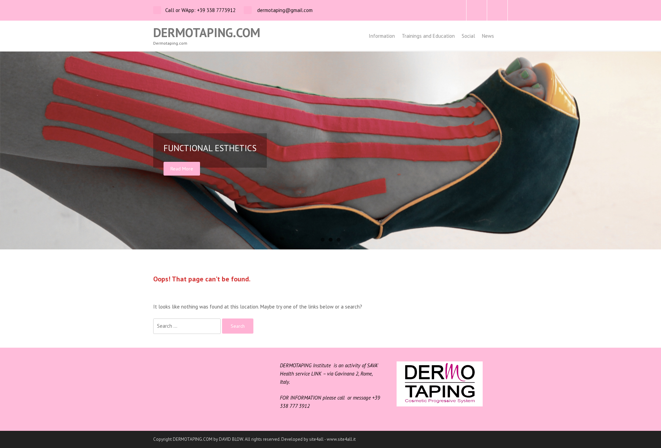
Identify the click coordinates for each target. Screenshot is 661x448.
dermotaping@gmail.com (284, 10)
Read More (181, 169)
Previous (7, 150)
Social (468, 36)
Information (382, 36)
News (488, 36)
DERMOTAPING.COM (206, 32)
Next (654, 150)
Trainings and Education (428, 36)
